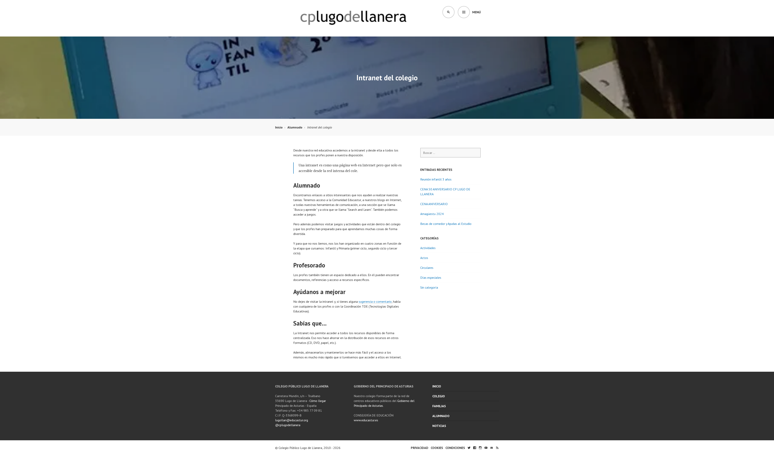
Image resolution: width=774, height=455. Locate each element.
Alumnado (440, 416)
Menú (476, 12)
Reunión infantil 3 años (436, 179)
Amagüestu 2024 (432, 214)
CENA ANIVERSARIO (434, 204)
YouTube (486, 447)
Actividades (428, 248)
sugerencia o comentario (375, 302)
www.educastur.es (366, 420)
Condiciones (455, 448)
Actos (424, 258)
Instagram (480, 447)
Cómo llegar (317, 401)
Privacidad (419, 448)
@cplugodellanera (287, 425)
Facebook (474, 447)
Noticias (439, 426)
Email (491, 447)
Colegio (438, 396)
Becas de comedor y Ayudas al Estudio (445, 224)
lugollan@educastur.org (291, 420)
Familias (439, 406)
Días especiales (430, 278)
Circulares (426, 268)
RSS (497, 447)
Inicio (436, 386)
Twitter (469, 447)
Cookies (437, 448)
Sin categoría (429, 287)
